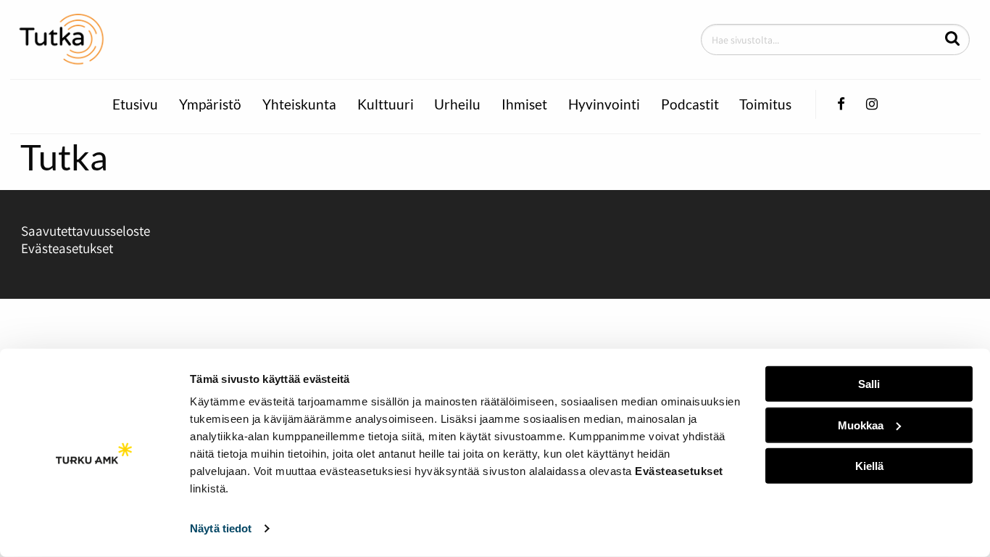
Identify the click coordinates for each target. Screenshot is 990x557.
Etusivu (135, 104)
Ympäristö (210, 104)
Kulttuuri (385, 104)
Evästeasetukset (67, 248)
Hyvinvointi (604, 104)
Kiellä (869, 466)
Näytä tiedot (220, 528)
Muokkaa (860, 424)
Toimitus (765, 104)
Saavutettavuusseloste (85, 230)
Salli (869, 384)
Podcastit (690, 104)
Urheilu (457, 104)
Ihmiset (524, 104)
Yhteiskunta (299, 104)
